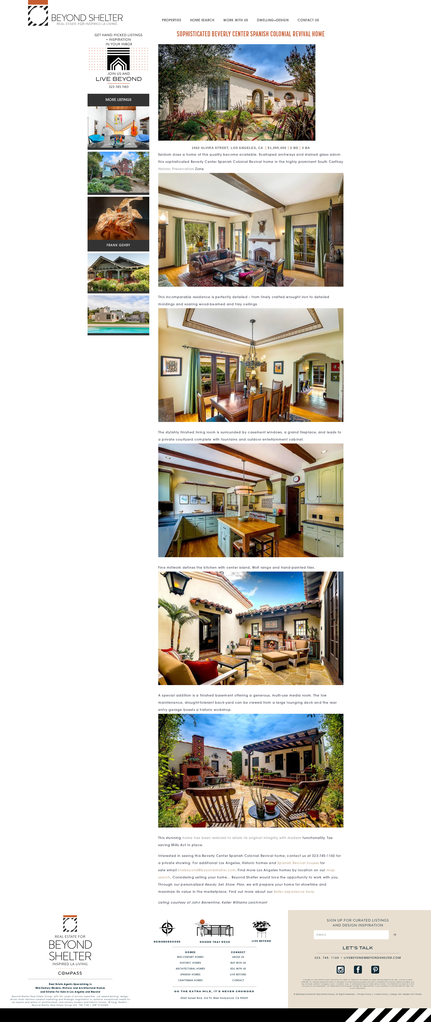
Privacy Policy (365, 994)
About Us (238, 957)
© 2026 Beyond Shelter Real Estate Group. (314, 994)
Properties (171, 20)
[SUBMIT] (393, 934)
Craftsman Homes (190, 980)
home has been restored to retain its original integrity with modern (242, 838)
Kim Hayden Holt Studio (410, 994)
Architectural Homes (190, 969)
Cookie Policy (381, 994)
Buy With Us (238, 963)
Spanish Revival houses (298, 863)
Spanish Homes (190, 975)
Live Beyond (238, 975)
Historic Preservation (176, 169)
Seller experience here (294, 892)
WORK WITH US (235, 20)
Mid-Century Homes (190, 957)
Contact (238, 980)
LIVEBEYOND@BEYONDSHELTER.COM (372, 958)
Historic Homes (190, 963)
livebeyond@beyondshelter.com (207, 870)
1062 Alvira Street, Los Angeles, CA (228, 148)
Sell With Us (238, 969)
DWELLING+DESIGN (273, 20)
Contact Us (308, 20)
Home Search (202, 20)
